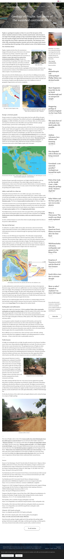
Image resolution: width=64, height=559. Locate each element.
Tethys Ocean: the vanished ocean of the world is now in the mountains (23, 449)
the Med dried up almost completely (23, 448)
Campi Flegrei (12, 303)
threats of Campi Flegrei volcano (38, 442)
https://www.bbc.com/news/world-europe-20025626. (15, 516)
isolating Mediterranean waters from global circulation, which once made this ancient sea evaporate (23, 215)
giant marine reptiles (10, 209)
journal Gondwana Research (29, 134)
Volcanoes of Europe (8, 442)
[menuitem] (31, 6)
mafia (37, 322)
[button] (57, 6)
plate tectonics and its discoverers (24, 453)
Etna (22, 303)
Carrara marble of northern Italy (25, 201)
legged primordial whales (29, 209)
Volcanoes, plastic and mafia (27, 444)
